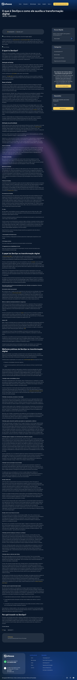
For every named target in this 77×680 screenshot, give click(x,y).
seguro (22, 312)
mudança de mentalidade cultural (36, 390)
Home (20, 4)
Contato (32, 667)
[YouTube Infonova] (73, 677)
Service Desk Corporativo (47, 660)
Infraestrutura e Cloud (59, 57)
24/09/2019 (11, 31)
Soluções (25, 4)
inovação (33, 261)
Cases (39, 4)
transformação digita (16, 292)
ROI (25, 328)
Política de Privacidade (31, 677)
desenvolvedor (38, 126)
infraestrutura (11, 190)
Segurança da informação (47, 665)
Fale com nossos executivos (61, 4)
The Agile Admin (10, 76)
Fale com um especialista (62, 86)
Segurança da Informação (60, 61)
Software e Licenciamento (48, 670)
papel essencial (16, 39)
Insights (44, 4)
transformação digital (25, 39)
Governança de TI (46, 662)
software (35, 109)
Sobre (49, 4)
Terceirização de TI (58, 51)
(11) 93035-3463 (11, 662)
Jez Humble (14, 73)
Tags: (4, 630)
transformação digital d (29, 359)
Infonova (11, 677)
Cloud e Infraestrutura (47, 667)
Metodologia (33, 4)
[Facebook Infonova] (70, 677)
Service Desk (57, 54)
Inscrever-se (63, 108)
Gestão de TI (20, 31)
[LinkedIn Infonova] (63, 677)
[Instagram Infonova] (67, 677)
